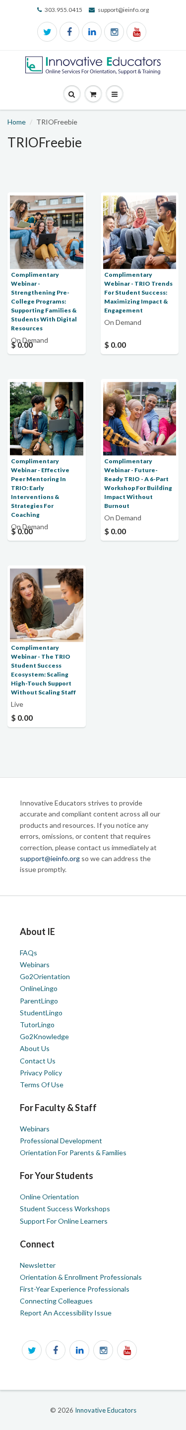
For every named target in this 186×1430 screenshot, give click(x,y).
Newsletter (38, 1265)
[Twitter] (47, 32)
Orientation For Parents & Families (73, 1152)
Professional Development (61, 1140)
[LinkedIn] (92, 32)
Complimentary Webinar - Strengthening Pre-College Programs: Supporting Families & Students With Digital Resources (44, 301)
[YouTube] (136, 32)
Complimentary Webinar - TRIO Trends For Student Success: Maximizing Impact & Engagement (138, 292)
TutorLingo (37, 1024)
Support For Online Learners (64, 1221)
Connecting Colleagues (56, 1301)
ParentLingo (39, 1000)
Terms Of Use (41, 1084)
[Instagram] (114, 32)
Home (16, 122)
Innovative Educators (105, 1410)
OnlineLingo (39, 988)
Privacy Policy (41, 1072)
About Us (35, 1048)
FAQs (28, 952)
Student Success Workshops (65, 1208)
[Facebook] (69, 32)
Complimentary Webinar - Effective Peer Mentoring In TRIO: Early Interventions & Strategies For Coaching (40, 487)
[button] (114, 94)
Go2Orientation (45, 976)
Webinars (35, 964)
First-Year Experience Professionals (74, 1289)
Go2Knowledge (44, 1036)
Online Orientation (49, 1196)
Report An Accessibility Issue (66, 1312)
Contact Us (38, 1061)
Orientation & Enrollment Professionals (81, 1277)
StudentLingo (41, 1012)
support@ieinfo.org (50, 858)
